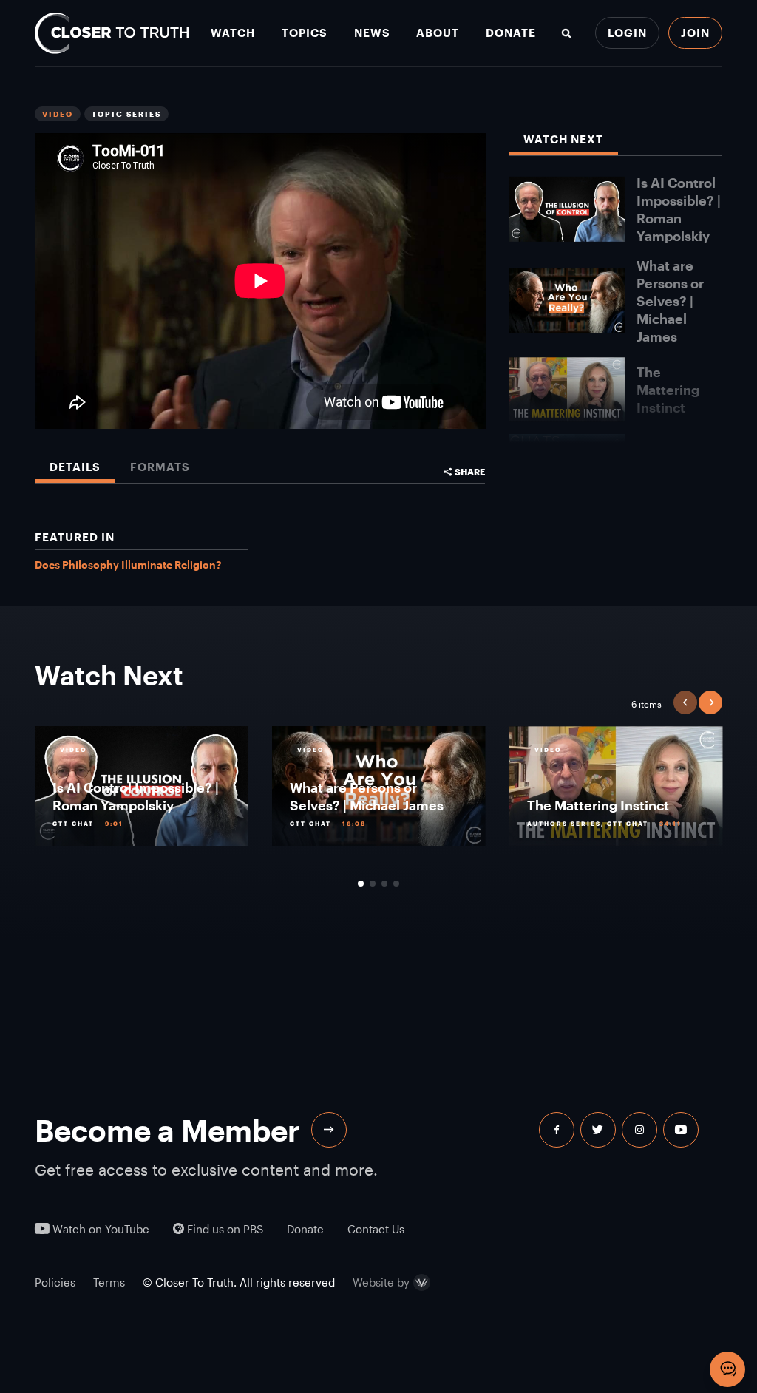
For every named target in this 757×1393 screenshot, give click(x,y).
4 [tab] (396, 884)
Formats (160, 467)
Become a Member (167, 1130)
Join (695, 32)
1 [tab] (361, 884)
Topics (304, 33)
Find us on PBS (223, 1229)
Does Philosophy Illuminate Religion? (128, 564)
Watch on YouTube (99, 1229)
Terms (109, 1282)
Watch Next (563, 139)
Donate (511, 33)
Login (627, 32)
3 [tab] (384, 884)
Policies (55, 1282)
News (372, 33)
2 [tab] (373, 884)
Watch (233, 33)
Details (75, 467)
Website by (381, 1282)
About (437, 33)
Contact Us (375, 1229)
